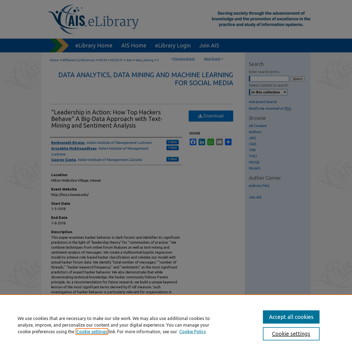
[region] (176, 324)
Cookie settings (91, 331)
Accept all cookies (291, 317)
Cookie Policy (192, 331)
